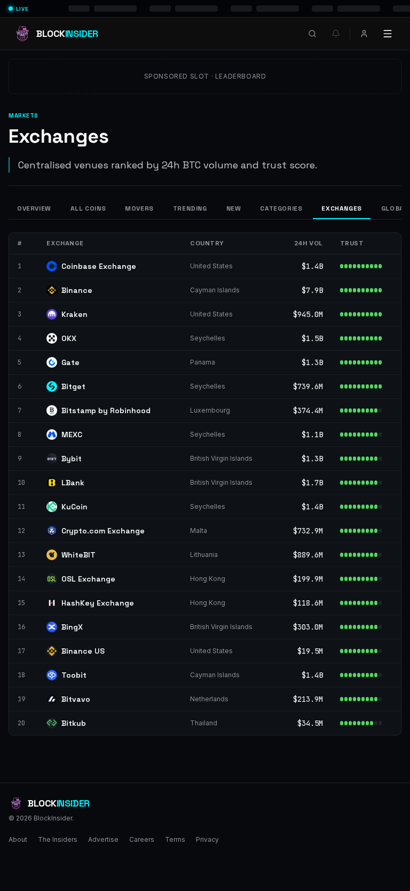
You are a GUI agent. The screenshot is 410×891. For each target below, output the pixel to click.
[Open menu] (387, 33)
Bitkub (73, 723)
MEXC (71, 434)
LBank (72, 482)
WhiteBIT (78, 555)
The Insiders (57, 839)
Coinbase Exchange (98, 266)
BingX (72, 627)
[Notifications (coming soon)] (335, 33)
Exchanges (341, 208)
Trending (190, 208)
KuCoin (74, 507)
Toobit (73, 675)
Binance (76, 290)
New (233, 208)
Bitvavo (75, 699)
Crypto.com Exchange (103, 531)
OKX (68, 338)
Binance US (83, 651)
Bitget (73, 386)
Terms (175, 839)
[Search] (312, 33)
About (18, 839)
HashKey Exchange (97, 603)
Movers (139, 208)
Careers (141, 839)
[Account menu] (364, 33)
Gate (70, 362)
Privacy (207, 839)
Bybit (71, 458)
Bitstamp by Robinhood (106, 410)
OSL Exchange (88, 579)
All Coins (88, 208)
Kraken (74, 314)
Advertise (103, 839)
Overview (34, 208)
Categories (281, 208)
